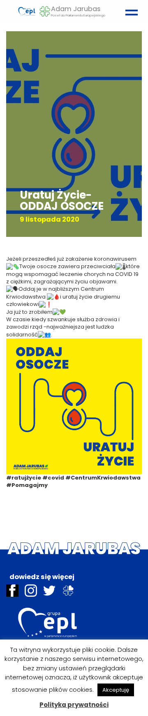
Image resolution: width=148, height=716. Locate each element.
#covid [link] (53, 478)
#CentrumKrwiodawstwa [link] (103, 478)
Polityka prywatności (74, 704)
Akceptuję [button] (115, 690)
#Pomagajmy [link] (27, 485)
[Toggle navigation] (129, 8)
